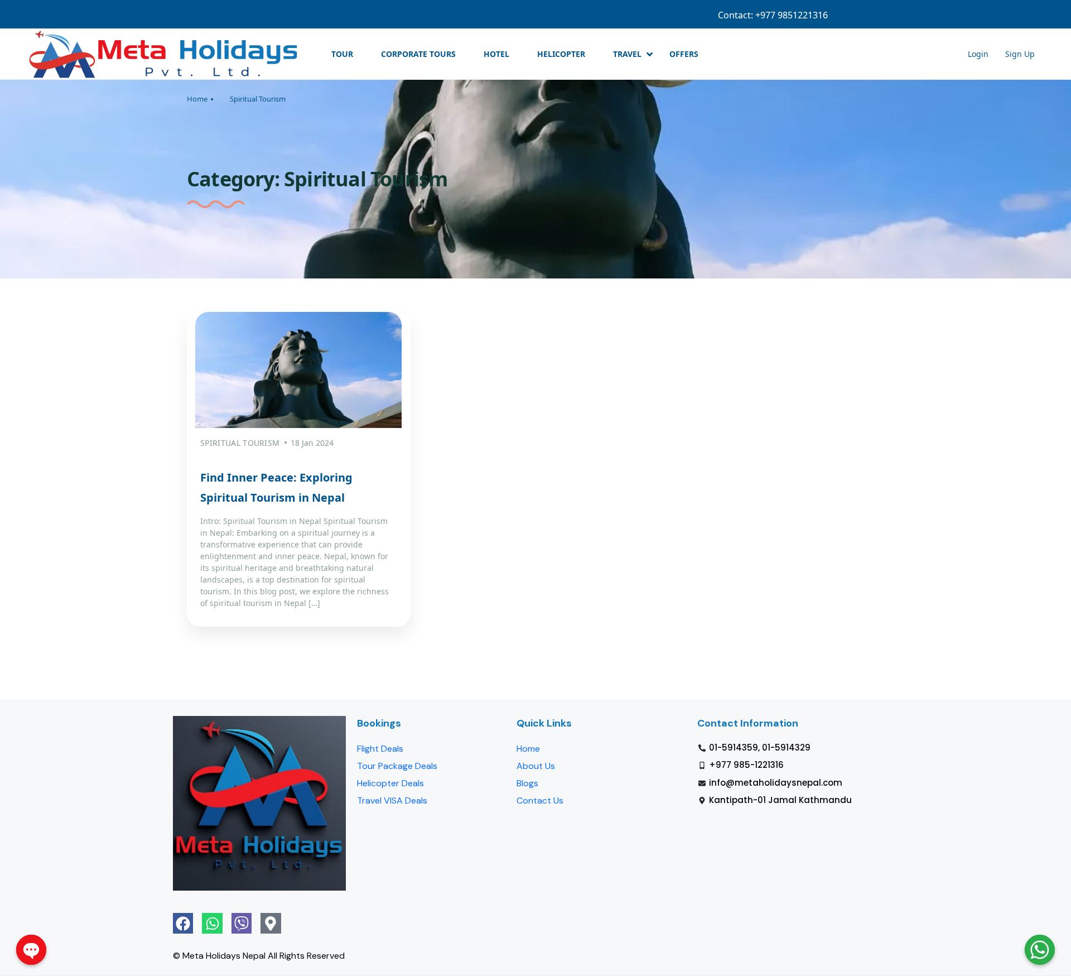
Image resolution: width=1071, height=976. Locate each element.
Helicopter (561, 54)
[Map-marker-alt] (270, 923)
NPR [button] (1027, 15)
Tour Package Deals (397, 766)
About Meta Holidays (884, 15)
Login (946, 15)
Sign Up (987, 15)
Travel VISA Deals (392, 800)
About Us (536, 766)
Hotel (496, 54)
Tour (342, 54)
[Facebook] (183, 923)
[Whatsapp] (212, 923)
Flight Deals (380, 748)
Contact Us (540, 800)
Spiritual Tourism (258, 99)
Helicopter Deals (390, 783)
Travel (627, 54)
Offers (683, 54)
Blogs (527, 783)
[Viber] (241, 923)
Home (197, 99)
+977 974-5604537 (802, 15)
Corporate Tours (418, 54)
